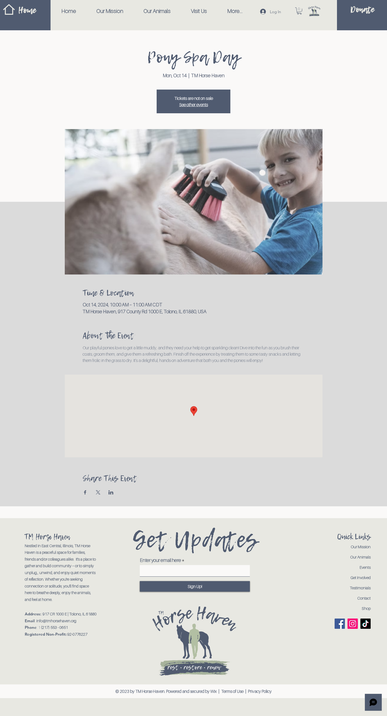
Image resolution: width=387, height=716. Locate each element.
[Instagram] (353, 624)
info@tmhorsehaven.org (56, 620)
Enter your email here (160, 560)
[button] (299, 10)
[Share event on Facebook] (85, 492)
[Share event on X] (98, 492)
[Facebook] (340, 624)
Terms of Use (232, 691)
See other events (193, 104)
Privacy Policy (260, 691)
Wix (213, 691)
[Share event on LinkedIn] (110, 492)
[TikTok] (365, 624)
